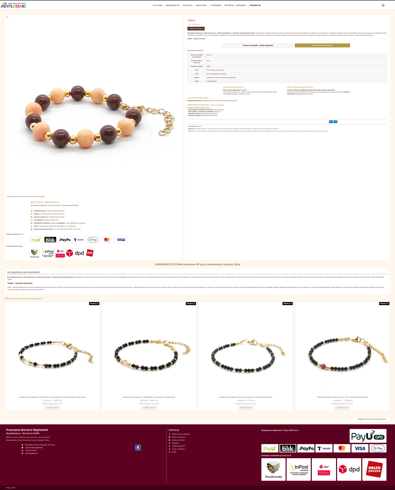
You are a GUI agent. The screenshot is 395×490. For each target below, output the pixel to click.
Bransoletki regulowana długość (235, 128)
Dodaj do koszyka (196, 28)
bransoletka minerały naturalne (241, 131)
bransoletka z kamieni (257, 131)
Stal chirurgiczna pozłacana (215, 70)
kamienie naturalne (297, 131)
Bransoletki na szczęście (271, 131)
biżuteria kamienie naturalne (199, 131)
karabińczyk (210, 77)
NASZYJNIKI (201, 5)
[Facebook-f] (138, 447)
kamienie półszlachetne (311, 131)
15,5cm (209, 55)
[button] (7, 17)
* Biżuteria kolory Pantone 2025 (216, 128)
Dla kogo (158, 5)
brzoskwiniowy (215, 74)
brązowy (223, 74)
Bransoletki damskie (200, 128)
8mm (208, 60)
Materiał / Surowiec (235, 5)
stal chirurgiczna (323, 131)
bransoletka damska (213, 131)
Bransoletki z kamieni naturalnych (254, 128)
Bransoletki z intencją (285, 131)
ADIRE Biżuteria (211, 81)
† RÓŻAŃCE (215, 5)
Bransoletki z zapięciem (272, 128)
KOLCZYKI (187, 5)
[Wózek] (383, 5)
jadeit (208, 66)
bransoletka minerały (226, 131)
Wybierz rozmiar (52, 408)
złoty (208, 74)
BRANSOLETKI (172, 5)
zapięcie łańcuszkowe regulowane (225, 77)
